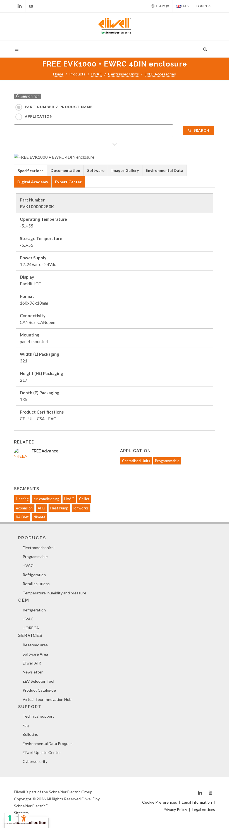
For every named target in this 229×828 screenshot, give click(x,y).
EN (183, 6)
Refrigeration (34, 574)
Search (201, 130)
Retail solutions (36, 583)
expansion (24, 508)
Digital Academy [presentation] (32, 181)
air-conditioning (46, 499)
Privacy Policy (175, 809)
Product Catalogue (39, 690)
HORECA (31, 627)
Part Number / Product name (59, 107)
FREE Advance (45, 451)
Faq (26, 725)
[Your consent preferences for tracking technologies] (9, 818)
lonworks (81, 508)
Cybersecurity (35, 761)
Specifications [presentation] (31, 170)
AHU (41, 508)
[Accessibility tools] (23, 818)
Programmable (167, 461)
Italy (160, 6)
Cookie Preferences (159, 802)
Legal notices (203, 809)
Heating (22, 499)
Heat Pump (59, 508)
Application (39, 116)
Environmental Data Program (48, 743)
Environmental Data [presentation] (164, 170)
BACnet (22, 517)
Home (58, 74)
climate (39, 517)
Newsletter (33, 672)
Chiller (84, 499)
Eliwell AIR (32, 663)
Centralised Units (123, 74)
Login (201, 6)
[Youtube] (31, 6)
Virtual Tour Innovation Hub (47, 699)
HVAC (96, 74)
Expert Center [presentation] (68, 181)
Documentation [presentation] (65, 170)
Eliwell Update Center (42, 752)
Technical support (38, 716)
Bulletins (30, 734)
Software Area (35, 654)
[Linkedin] (19, 6)
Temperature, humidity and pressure (54, 592)
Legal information (197, 802)
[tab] (30, 170)
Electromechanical (38, 547)
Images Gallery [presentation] (125, 170)
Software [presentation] (95, 170)
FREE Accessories (160, 74)
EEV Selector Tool (38, 681)
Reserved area (35, 644)
